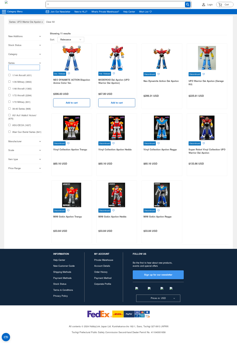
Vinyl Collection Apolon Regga (160, 149)
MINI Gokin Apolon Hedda (112, 216)
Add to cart (72, 102)
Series (11, 63)
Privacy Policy (60, 295)
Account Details (102, 265)
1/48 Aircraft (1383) (22, 88)
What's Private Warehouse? (105, 11)
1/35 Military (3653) (22, 81)
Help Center (129, 11)
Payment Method (102, 278)
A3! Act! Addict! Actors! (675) (22, 117)
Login (210, 4)
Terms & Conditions (63, 289)
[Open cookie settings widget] (6, 337)
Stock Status (59, 283)
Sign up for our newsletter (158, 274)
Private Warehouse (103, 259)
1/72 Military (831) (21, 102)
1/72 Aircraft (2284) (22, 95)
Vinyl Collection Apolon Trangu (70, 149)
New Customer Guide (64, 265)
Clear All (50, 21)
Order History (101, 271)
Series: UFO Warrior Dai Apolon (26, 21)
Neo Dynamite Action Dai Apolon (161, 81)
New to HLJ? (80, 11)
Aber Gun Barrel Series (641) (26, 132)
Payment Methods (62, 278)
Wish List (144, 11)
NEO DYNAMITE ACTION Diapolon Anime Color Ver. (71, 81)
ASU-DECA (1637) (21, 125)
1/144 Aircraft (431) (22, 75)
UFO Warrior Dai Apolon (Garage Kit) (206, 82)
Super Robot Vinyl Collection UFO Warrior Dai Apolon (207, 151)
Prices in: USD (158, 298)
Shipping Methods (62, 271)
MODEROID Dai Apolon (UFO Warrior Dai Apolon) (113, 81)
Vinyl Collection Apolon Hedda (115, 149)
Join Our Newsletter (60, 11)
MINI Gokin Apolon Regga (157, 216)
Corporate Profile (102, 283)
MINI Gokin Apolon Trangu (67, 216)
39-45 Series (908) (21, 108)
